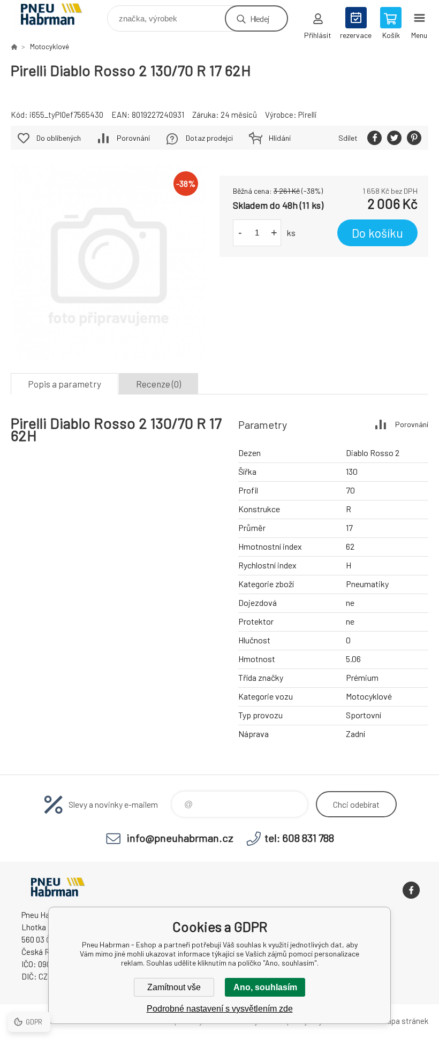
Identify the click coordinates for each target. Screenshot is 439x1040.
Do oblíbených (58, 137)
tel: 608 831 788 (299, 837)
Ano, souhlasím (265, 987)
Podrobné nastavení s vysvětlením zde (220, 1008)
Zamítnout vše (174, 987)
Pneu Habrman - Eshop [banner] (58, 16)
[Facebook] (411, 890)
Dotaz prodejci (209, 137)
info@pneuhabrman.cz (180, 837)
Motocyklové (49, 46)
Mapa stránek (404, 1021)
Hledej (259, 18)
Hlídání (280, 137)
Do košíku (377, 232)
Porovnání (133, 137)
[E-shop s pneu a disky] (14, 46)
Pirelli (307, 114)
